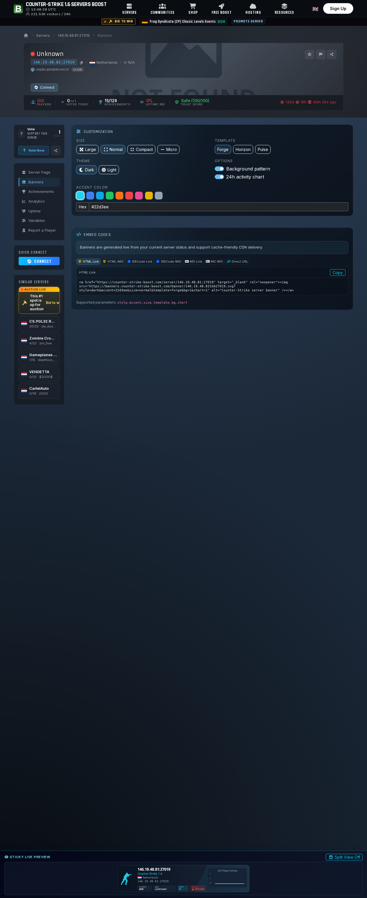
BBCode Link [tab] (142, 261)
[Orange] (119, 195)
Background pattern (248, 169)
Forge (223, 149)
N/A (131, 62)
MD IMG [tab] (217, 261)
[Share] (331, 54)
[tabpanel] (212, 281)
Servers (43, 35)
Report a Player (42, 230)
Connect (46, 87)
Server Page (39, 172)
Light (112, 169)
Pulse (263, 149)
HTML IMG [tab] (116, 261)
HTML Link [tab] (91, 261)
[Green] (110, 195)
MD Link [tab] (196, 261)
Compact (144, 149)
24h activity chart (245, 177)
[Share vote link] (55, 150)
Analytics (36, 201)
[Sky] (100, 195)
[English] (315, 8)
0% (149, 100)
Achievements (41, 191)
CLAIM (77, 69)
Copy (338, 272)
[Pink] (139, 195)
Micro (171, 149)
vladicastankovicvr (52, 69)
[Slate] (159, 195)
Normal (116, 149)
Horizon (243, 149)
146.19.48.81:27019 (74, 35)
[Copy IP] (80, 62)
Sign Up (338, 8)
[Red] (129, 195)
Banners (36, 182)
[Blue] (90, 195)
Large (90, 149)
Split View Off (347, 857)
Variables (36, 220)
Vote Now (36, 150)
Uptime (34, 211)
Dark (89, 169)
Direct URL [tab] (240, 261)
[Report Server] (320, 54)
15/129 (111, 100)
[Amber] (149, 195)
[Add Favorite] (309, 54)
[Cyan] (80, 195)
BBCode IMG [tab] (171, 261)
